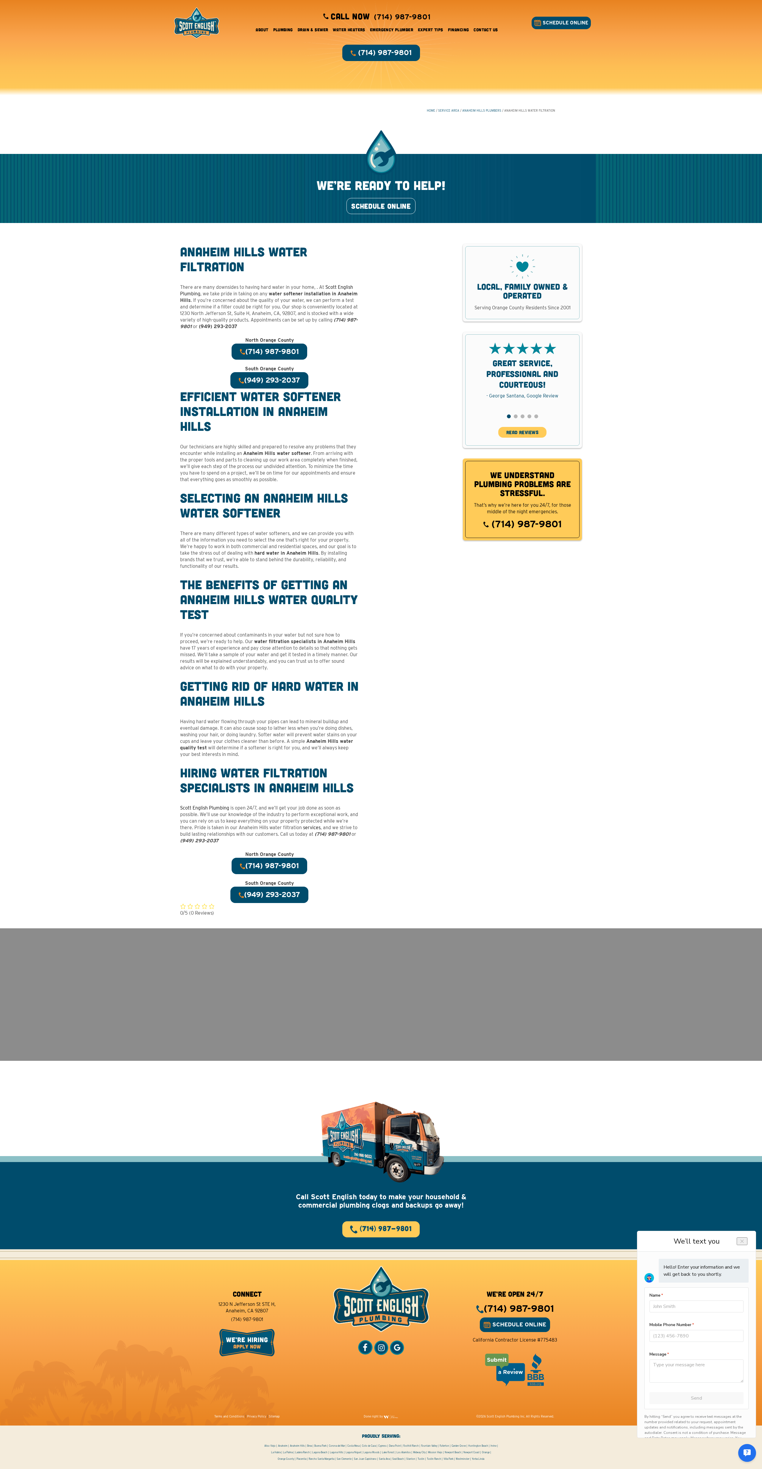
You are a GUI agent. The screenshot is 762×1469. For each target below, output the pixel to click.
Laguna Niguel (353, 1452)
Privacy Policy (256, 1416)
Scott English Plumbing (204, 808)
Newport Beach (453, 1452)
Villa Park (448, 1458)
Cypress (382, 1445)
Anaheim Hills (297, 1445)
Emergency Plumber (391, 29)
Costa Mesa (353, 1445)
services (312, 827)
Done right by (374, 1416)
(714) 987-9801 (525, 524)
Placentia (301, 1458)
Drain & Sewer (313, 29)
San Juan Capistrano (365, 1458)
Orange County (286, 1458)
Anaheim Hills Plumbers (481, 110)
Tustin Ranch (434, 1458)
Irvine (493, 1445)
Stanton (410, 1458)
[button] (509, 416)
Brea (309, 1445)
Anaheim (283, 1445)
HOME (431, 110)
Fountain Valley (429, 1445)
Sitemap (274, 1416)
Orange (486, 1452)
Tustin (421, 1458)
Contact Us (486, 29)
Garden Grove (459, 1445)
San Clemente (344, 1458)
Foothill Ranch (411, 1445)
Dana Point (395, 1445)
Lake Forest (388, 1452)
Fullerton (444, 1445)
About (262, 29)
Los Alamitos (403, 1452)
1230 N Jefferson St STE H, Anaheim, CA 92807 (247, 1307)
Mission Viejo (435, 1452)
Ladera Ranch (302, 1452)
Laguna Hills (336, 1452)
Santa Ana (384, 1458)
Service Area (448, 110)
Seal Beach (398, 1458)
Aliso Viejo (270, 1445)
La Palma (288, 1452)
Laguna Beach (319, 1452)
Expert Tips (430, 29)
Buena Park (320, 1445)
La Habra (276, 1452)
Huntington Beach (478, 1445)
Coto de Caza (369, 1445)
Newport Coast (471, 1452)
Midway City (419, 1452)
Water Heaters (349, 29)
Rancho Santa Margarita (321, 1458)
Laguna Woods (371, 1452)
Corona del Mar (337, 1445)
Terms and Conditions (229, 1416)
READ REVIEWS (522, 432)
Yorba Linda (478, 1458)
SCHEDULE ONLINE (564, 23)
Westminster (462, 1458)
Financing (458, 29)
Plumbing (283, 29)
